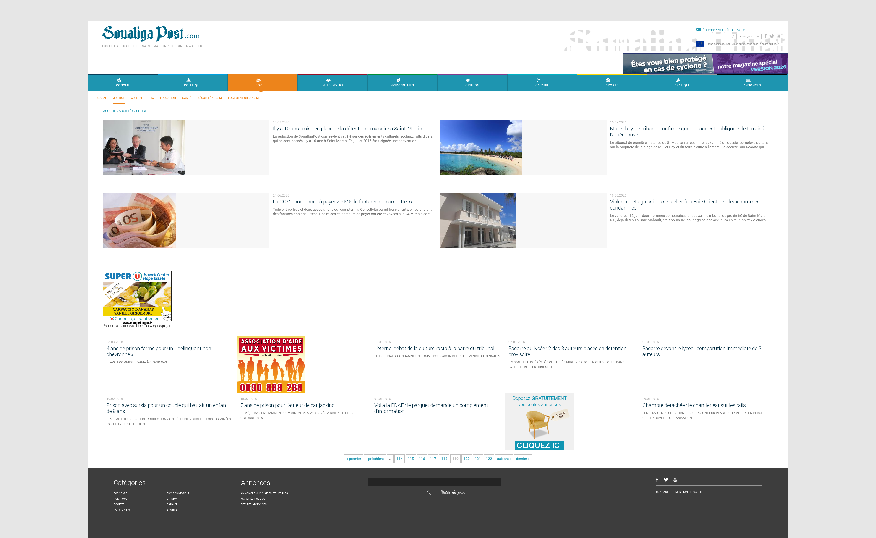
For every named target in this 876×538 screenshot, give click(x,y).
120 (467, 459)
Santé (186, 98)
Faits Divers (122, 509)
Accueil (109, 111)
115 (411, 459)
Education (168, 98)
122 (489, 459)
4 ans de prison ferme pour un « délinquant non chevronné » (159, 351)
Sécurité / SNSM (210, 98)
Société (125, 111)
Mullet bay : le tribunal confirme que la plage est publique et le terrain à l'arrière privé (688, 132)
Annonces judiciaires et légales (264, 493)
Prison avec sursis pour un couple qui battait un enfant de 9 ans (167, 408)
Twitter (771, 36)
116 (422, 459)
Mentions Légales (688, 492)
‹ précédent (375, 459)
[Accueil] (151, 41)
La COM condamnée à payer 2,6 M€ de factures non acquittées (342, 202)
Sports (172, 509)
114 (399, 459)
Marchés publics (253, 498)
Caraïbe (172, 504)
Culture (137, 98)
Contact (662, 492)
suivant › (504, 459)
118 (444, 459)
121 (478, 459)
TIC (151, 98)
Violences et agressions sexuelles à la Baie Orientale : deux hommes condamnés (685, 205)
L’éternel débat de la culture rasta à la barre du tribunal (434, 348)
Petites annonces (254, 504)
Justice (119, 98)
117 (433, 459)
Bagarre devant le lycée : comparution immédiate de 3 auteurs (701, 351)
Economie (120, 493)
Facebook (766, 36)
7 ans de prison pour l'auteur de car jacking (287, 405)
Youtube (779, 36)
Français (746, 36)
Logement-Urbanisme (244, 98)
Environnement (178, 493)
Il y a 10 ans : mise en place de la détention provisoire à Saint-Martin (347, 129)
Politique (120, 498)
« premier (353, 459)
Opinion (172, 498)
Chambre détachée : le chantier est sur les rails (694, 405)
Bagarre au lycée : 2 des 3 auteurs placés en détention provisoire (567, 351)
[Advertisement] (83, 10)
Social (102, 98)
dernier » (523, 459)
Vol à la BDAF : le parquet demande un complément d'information (431, 408)
